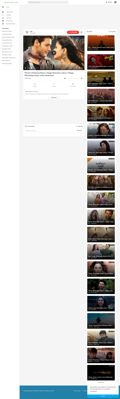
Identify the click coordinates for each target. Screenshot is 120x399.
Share (34, 86)
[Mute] (79, 68)
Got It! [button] (103, 396)
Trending (8, 15)
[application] (53, 53)
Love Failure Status (7, 34)
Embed (54, 86)
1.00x (74, 68)
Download (73, 86)
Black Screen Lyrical (7, 51)
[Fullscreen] (82, 68)
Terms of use (77, 390)
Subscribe (74, 32)
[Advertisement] (69, 17)
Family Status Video (7, 40)
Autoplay (113, 31)
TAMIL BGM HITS (6, 60)
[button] (116, 2)
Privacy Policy (86, 390)
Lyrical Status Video (7, 43)
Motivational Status (7, 63)
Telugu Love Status (33, 91)
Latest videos (9, 12)
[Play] (25, 68)
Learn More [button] (93, 391)
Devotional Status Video (8, 37)
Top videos (9, 18)
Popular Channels (10, 23)
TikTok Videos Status (7, 46)
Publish (79, 130)
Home (7, 7)
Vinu (31, 31)
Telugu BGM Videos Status (9, 57)
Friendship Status (6, 49)
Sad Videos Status (6, 54)
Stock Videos (9, 20)
